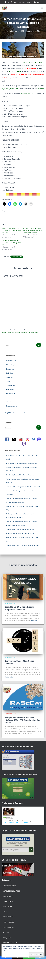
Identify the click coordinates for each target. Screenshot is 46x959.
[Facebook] (6, 957)
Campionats (10, 369)
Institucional (10, 389)
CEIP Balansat (15, 71)
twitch (38, 2)
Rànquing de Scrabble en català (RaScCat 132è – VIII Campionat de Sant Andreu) (23, 720)
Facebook (40, 89)
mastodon (22, 2)
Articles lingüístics (12, 365)
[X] (17, 957)
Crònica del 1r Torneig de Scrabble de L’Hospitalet (23, 487)
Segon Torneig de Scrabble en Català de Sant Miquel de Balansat (11, 231)
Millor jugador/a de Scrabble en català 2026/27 (22, 463)
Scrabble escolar (11, 406)
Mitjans (8, 398)
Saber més (34, 620)
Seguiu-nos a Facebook (15, 413)
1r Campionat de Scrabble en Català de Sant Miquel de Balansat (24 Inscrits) (32, 231)
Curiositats (9, 373)
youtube (35, 2)
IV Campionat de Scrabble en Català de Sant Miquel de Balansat (11, 243)
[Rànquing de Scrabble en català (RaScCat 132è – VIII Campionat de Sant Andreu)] (23, 697)
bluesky (16, 2)
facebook (5, 2)
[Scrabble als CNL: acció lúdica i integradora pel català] (23, 586)
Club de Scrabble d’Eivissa (32, 62)
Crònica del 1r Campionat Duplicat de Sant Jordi (22, 545)
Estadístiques (10, 385)
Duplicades (9, 377)
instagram (11, 2)
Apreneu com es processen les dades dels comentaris (20, 332)
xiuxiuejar (29, 2)
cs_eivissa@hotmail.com (10, 89)
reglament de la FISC (28, 93)
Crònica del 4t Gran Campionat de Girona (20, 529)
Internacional (10, 393)
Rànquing (9, 402)
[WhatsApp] (29, 957)
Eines (8, 381)
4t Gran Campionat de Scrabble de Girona (20, 533)
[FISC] (5, 8)
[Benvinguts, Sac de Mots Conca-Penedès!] (23, 640)
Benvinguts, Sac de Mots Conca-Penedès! (20, 475)
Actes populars (17, 256)
